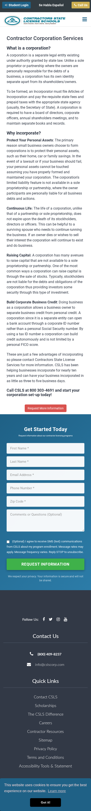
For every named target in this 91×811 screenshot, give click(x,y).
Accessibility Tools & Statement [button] (45, 766)
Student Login (18, 5)
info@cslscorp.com (49, 665)
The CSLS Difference (45, 715)
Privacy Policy (45, 749)
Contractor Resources (45, 732)
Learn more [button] (57, 791)
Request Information (45, 564)
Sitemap (45, 740)
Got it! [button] (45, 802)
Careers (45, 723)
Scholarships (45, 706)
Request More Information (46, 408)
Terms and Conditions (45, 758)
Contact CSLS (45, 697)
